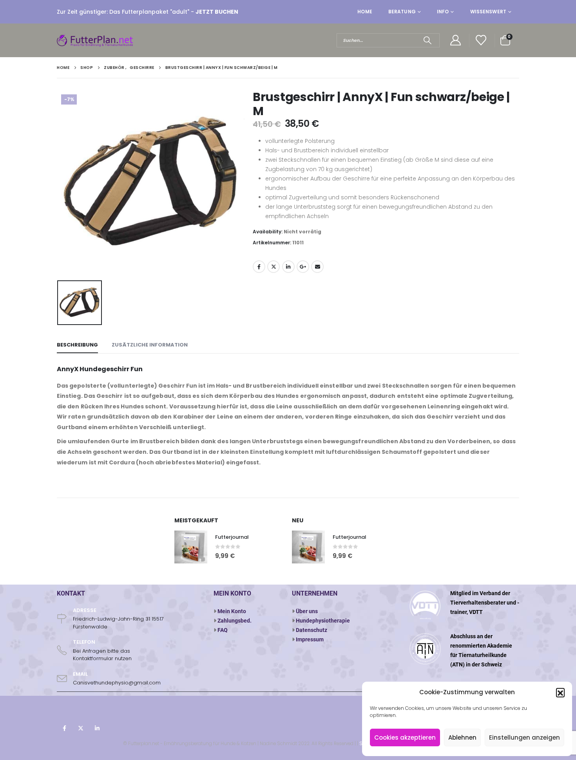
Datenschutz (311, 630)
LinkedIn (288, 266)
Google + (303, 266)
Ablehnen (462, 737)
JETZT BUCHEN (217, 12)
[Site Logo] (96, 40)
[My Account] (455, 40)
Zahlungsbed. (234, 620)
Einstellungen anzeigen (524, 737)
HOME (364, 11)
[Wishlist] (481, 40)
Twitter (273, 266)
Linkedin (97, 728)
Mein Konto (231, 611)
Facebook (259, 266)
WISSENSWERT (488, 11)
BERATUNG (402, 11)
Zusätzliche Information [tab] (150, 344)
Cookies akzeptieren (405, 737)
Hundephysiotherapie (323, 620)
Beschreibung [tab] (77, 344)
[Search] (427, 40)
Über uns (307, 611)
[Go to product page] (190, 547)
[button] (560, 692)
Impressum (310, 639)
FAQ (222, 630)
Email (317, 266)
